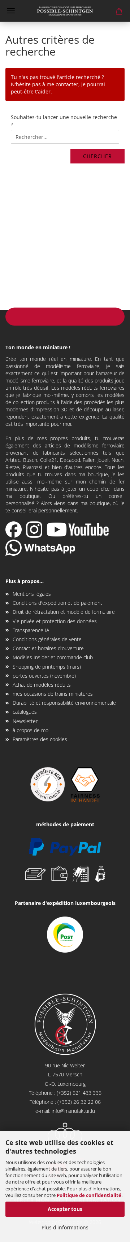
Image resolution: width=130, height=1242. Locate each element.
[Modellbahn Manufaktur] (65, 11)
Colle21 (48, 459)
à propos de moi (31, 730)
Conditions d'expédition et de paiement (57, 602)
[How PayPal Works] (65, 846)
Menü (11, 11)
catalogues (25, 711)
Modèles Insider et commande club (53, 657)
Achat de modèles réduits (42, 684)
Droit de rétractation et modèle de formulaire (64, 611)
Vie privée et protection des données (55, 621)
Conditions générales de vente (47, 639)
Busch (30, 459)
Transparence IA (31, 630)
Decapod (70, 459)
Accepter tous (65, 1209)
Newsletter (25, 721)
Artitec (12, 459)
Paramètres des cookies (40, 739)
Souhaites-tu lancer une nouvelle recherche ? (64, 121)
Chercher (97, 156)
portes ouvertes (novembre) (44, 675)
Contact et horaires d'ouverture (48, 648)
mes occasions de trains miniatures (53, 693)
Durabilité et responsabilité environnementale (64, 702)
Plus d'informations (65, 1227)
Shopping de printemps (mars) (47, 666)
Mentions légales (32, 593)
